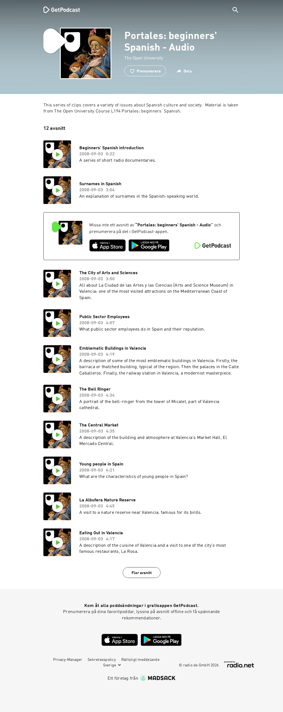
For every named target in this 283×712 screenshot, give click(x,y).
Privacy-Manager (67, 660)
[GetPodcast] (58, 9)
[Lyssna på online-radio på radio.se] (239, 664)
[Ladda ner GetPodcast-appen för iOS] (107, 245)
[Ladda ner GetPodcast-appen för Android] (149, 245)
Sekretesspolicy (102, 660)
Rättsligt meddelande (140, 660)
